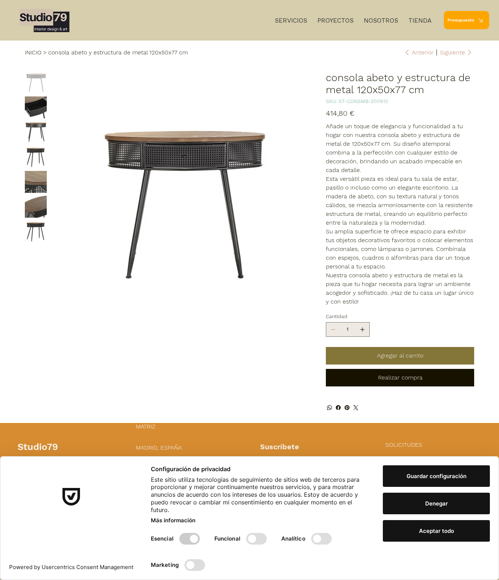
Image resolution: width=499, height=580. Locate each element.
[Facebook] (338, 407)
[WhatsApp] (329, 407)
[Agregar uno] (362, 329)
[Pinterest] (347, 407)
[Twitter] (355, 407)
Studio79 (38, 446)
